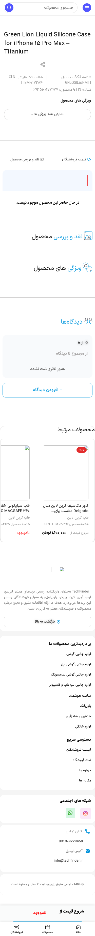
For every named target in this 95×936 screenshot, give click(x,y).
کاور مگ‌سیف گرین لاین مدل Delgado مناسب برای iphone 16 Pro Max (65, 511)
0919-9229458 (71, 841)
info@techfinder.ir (68, 861)
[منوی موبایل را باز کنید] (87, 8)
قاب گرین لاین (77, 517)
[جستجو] (9, 7)
